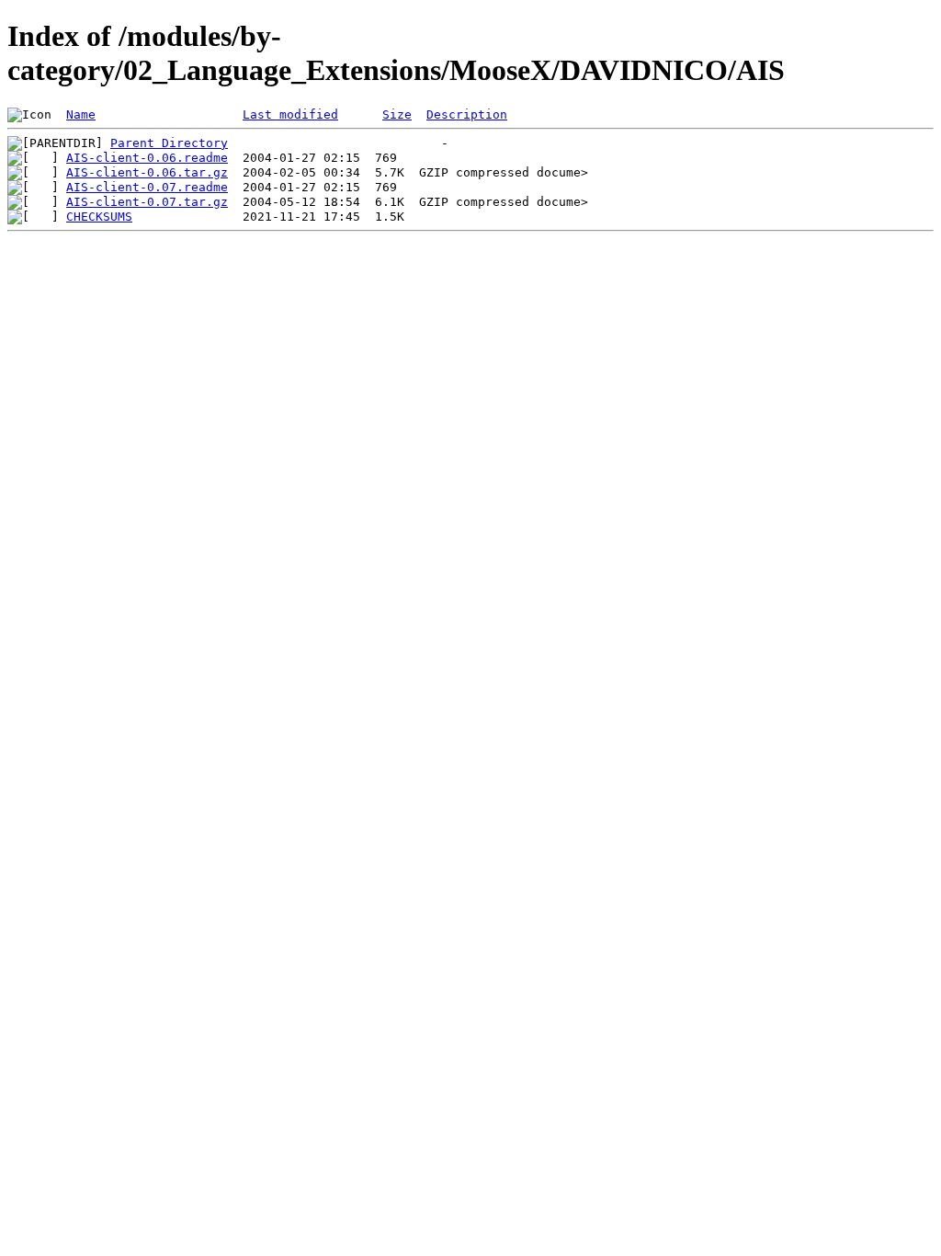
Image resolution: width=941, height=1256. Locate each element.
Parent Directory (169, 143)
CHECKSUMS (99, 216)
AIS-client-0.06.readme (147, 158)
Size (397, 114)
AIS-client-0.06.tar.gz (147, 172)
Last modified (290, 114)
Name (81, 114)
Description (466, 114)
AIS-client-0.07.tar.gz (147, 202)
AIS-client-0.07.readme (147, 187)
